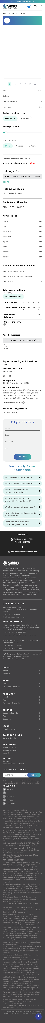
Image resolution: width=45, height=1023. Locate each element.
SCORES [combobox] (9, 775)
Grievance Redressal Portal (13, 764)
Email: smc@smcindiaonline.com (16, 617)
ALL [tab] (35, 84)
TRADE (6, 680)
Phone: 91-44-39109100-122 (13, 659)
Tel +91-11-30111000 (15, 819)
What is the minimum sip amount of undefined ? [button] (16, 490)
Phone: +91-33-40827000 (12, 648)
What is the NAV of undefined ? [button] (20, 483)
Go (32, 775)
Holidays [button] (6, 673)
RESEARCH (8, 710)
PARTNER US (9, 744)
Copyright (7, 1013)
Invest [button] (5, 671)
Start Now (22, 457)
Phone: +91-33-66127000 (12, 645)
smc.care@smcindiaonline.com (21, 823)
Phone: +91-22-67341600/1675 (14, 632)
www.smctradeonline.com (20, 827)
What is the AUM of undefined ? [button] (20, 507)
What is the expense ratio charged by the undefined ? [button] (18, 499)
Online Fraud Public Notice (21, 2)
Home (5, 14)
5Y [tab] (30, 84)
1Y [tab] (20, 84)
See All (6, 182)
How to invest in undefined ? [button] (18, 477)
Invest (11, 14)
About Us (6, 753)
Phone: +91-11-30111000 (11, 614)
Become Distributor (10, 750)
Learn (6, 726)
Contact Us (7, 761)
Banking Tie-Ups (12, 735)
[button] (22, 697)
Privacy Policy (37, 1011)
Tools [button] (5, 684)
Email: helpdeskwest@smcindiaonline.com (19, 635)
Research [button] (7, 719)
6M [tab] (15, 84)
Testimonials (16, 1013)
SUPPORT (8, 758)
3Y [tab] (25, 84)
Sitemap (25, 1013)
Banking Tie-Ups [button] (10, 738)
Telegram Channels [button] (11, 687)
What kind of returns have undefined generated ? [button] (17, 523)
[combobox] (20, 448)
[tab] (10, 118)
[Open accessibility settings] (38, 1016)
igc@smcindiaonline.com (28, 825)
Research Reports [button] (10, 713)
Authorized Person (10, 747)
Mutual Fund (20, 14)
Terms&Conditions (35, 1013)
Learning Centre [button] (10, 729)
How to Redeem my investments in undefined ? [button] (20, 514)
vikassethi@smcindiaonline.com (16, 821)
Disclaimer (27, 1011)
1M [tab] (10, 84)
